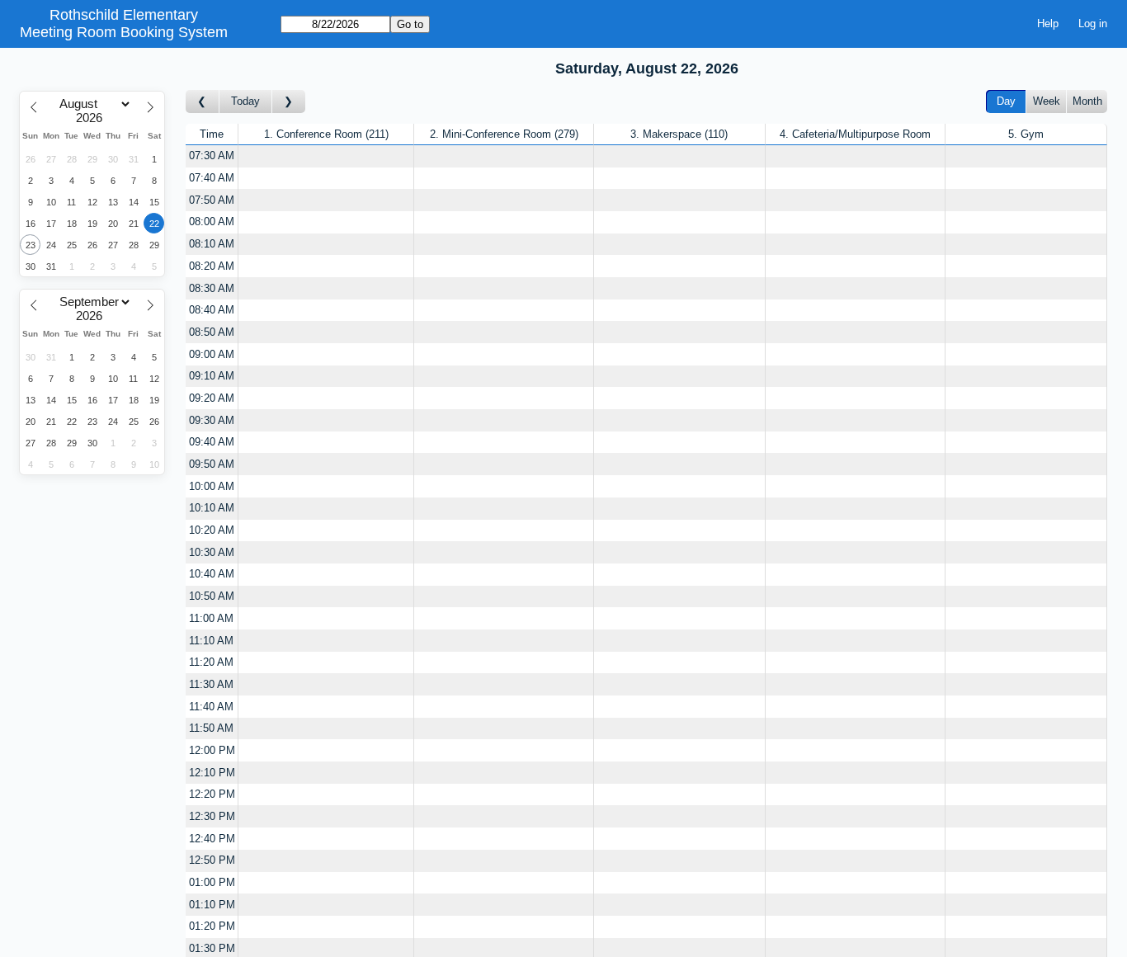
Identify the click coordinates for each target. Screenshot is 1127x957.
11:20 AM (211, 662)
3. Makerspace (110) (679, 134)
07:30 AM (211, 155)
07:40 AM (211, 178)
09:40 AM (211, 442)
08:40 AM (211, 310)
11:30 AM (211, 684)
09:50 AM (211, 464)
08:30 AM (211, 288)
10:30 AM (211, 552)
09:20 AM (211, 398)
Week (1046, 101)
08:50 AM (211, 332)
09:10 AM (211, 376)
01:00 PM (212, 882)
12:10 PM (212, 772)
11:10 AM (211, 640)
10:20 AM (211, 530)
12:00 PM (212, 750)
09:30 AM (211, 420)
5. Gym (1026, 134)
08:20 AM (211, 266)
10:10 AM (211, 508)
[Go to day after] (288, 102)
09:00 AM (211, 354)
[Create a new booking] (325, 156)
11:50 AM (211, 728)
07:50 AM (211, 200)
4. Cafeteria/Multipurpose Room (855, 134)
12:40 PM (212, 838)
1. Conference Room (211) (326, 134)
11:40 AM (211, 706)
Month (1087, 101)
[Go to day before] (202, 102)
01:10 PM (212, 904)
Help (1048, 23)
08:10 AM (211, 244)
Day (1006, 101)
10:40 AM (211, 574)
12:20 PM (212, 794)
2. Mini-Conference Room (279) (504, 134)
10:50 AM (211, 596)
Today (245, 101)
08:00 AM (211, 221)
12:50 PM (212, 860)
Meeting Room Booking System (124, 32)
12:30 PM (212, 816)
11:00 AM (211, 618)
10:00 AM (211, 486)
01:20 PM (212, 926)
